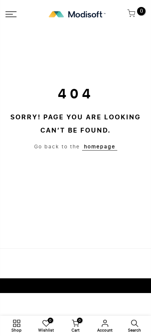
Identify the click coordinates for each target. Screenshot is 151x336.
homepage (99, 146)
